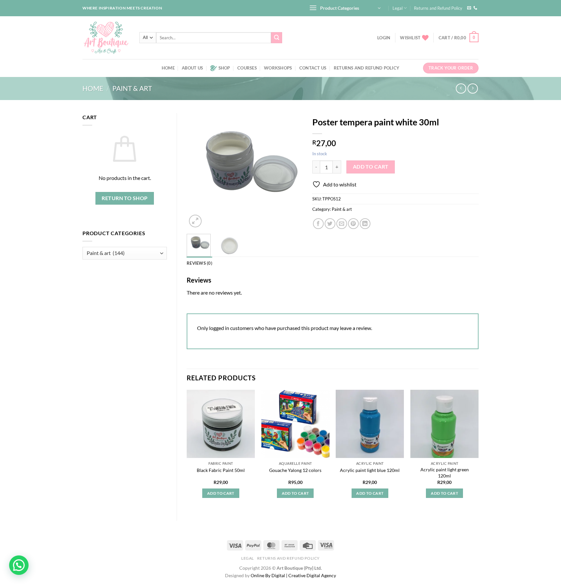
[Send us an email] (469, 8)
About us (192, 67)
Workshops (278, 67)
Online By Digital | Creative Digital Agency (293, 575)
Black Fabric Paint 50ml (221, 470)
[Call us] (475, 8)
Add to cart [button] (220, 493)
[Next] (292, 171)
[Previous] (197, 171)
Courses (247, 67)
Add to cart (371, 167)
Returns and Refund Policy (438, 8)
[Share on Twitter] (330, 223)
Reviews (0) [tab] (199, 263)
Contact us (313, 67)
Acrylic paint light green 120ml (444, 472)
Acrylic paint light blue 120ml (370, 470)
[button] (19, 565)
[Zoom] (195, 221)
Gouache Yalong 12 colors (295, 470)
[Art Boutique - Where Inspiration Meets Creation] (106, 37)
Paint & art (132, 88)
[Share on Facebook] (318, 223)
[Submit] (276, 37)
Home (168, 67)
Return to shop (125, 198)
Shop (224, 67)
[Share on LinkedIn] (365, 223)
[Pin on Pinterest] (353, 223)
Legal (398, 8)
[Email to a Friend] (341, 223)
